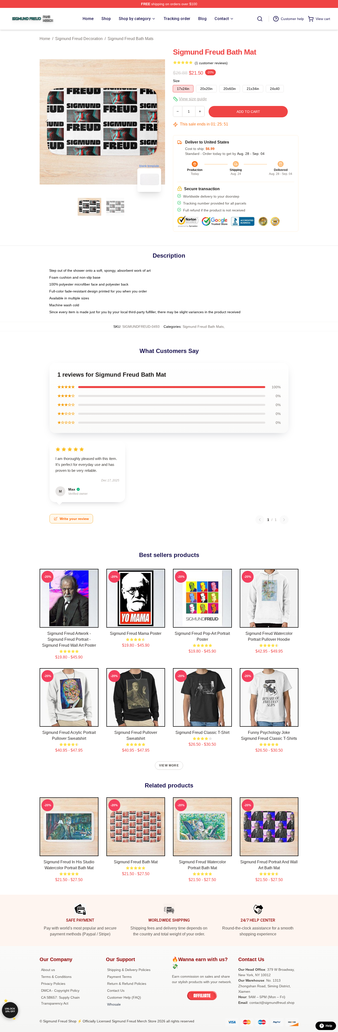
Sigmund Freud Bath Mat (136, 862)
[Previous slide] (47, 122)
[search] (260, 19)
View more (169, 765)
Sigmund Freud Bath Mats (130, 39)
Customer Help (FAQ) (124, 997)
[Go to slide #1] (89, 207)
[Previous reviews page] (259, 519)
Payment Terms (119, 977)
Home (45, 39)
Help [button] (329, 1026)
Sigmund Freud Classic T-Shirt (202, 732)
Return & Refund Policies (126, 984)
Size (176, 81)
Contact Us (115, 990)
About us (48, 970)
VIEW (69, 623)
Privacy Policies (53, 984)
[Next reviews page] (284, 519)
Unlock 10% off (10, 1010)
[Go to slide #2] (115, 207)
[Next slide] (157, 122)
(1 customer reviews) (211, 63)
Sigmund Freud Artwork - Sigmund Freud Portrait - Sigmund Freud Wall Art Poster (69, 639)
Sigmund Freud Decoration (79, 39)
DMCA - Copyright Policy (60, 990)
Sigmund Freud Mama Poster (135, 633)
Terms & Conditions (56, 977)
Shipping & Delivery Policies (128, 970)
